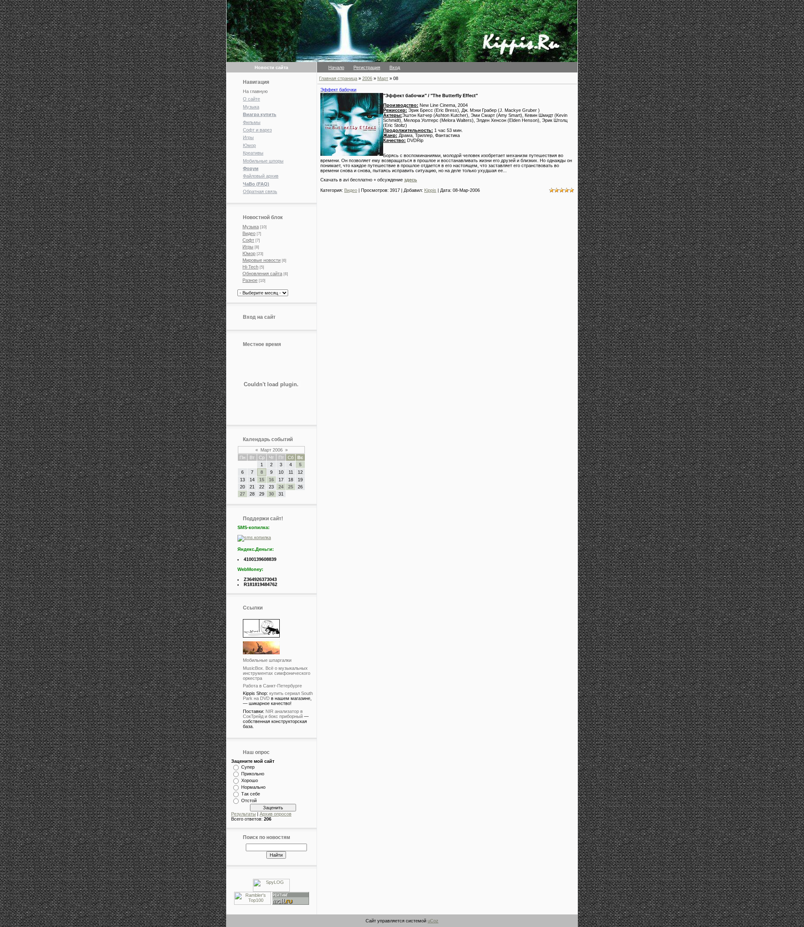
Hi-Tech (250, 266)
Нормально (253, 787)
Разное (250, 280)
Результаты (243, 813)
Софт (248, 240)
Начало (336, 67)
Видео (248, 233)
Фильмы (251, 122)
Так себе (250, 793)
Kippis (430, 190)
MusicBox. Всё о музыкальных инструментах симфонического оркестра (276, 673)
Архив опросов (275, 813)
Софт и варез (257, 129)
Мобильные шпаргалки (267, 660)
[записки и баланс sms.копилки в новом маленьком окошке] (254, 537)
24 (280, 486)
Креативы (253, 152)
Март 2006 (271, 449)
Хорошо (249, 780)
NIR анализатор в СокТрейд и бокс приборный (273, 714)
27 (242, 493)
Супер (248, 766)
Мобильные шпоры (263, 160)
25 (290, 486)
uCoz (433, 920)
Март (382, 78)
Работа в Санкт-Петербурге (272, 685)
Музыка (251, 106)
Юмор (249, 145)
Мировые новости (261, 260)
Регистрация (366, 67)
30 (271, 493)
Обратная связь (260, 191)
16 (271, 479)
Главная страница (338, 78)
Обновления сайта (262, 273)
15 (261, 479)
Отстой (249, 800)
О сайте (251, 98)
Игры (248, 137)
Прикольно (252, 773)
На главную (255, 91)
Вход (394, 67)
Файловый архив (260, 175)
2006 (367, 78)
